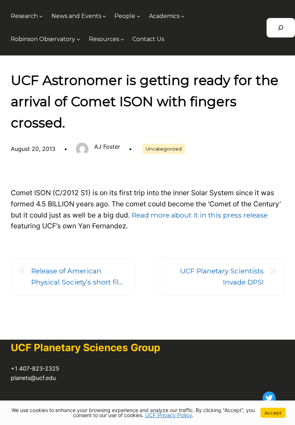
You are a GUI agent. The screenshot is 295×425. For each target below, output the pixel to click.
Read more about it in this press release (200, 215)
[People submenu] (138, 16)
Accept (273, 413)
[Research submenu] (41, 16)
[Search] (281, 27)
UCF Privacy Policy (168, 415)
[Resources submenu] (122, 39)
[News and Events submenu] (104, 16)
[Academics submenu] (183, 16)
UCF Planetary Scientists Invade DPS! (222, 276)
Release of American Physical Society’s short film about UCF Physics (78, 277)
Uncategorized (164, 149)
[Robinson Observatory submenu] (78, 39)
